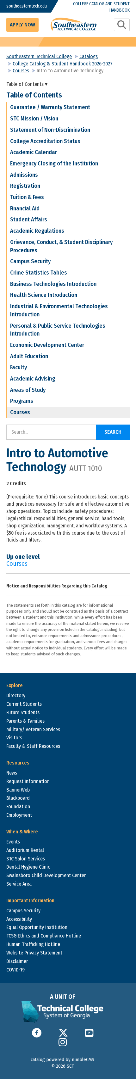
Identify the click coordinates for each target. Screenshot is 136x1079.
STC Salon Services (25, 859)
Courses (21, 71)
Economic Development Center (47, 345)
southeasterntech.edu (23, 6)
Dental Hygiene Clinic (28, 867)
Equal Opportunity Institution (36, 927)
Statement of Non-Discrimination (50, 129)
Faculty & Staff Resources (33, 746)
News (11, 773)
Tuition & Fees (27, 197)
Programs (21, 401)
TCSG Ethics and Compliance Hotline (43, 936)
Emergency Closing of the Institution (54, 163)
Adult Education (29, 356)
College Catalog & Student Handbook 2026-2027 (63, 64)
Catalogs (88, 56)
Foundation (18, 806)
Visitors (14, 738)
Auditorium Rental (25, 850)
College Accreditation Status (45, 141)
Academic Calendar (33, 152)
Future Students (23, 712)
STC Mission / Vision (34, 118)
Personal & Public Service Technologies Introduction (57, 329)
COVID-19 (15, 970)
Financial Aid (25, 208)
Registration (25, 185)
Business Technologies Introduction (53, 284)
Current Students (24, 704)
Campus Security (30, 261)
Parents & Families (25, 721)
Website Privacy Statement (34, 953)
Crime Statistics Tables (38, 272)
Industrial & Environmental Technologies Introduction (59, 310)
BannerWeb (18, 790)
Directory (15, 695)
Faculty (18, 367)
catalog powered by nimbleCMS (62, 1059)
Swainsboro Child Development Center (46, 875)
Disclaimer (17, 961)
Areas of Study (28, 390)
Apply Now (22, 24)
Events (13, 842)
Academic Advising (32, 378)
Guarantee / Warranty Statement (50, 107)
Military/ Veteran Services (33, 729)
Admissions (24, 174)
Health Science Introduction (43, 295)
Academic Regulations (37, 230)
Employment (19, 815)
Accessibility (19, 919)
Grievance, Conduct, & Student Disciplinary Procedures (61, 246)
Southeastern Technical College (39, 56)
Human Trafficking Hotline (33, 944)
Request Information (28, 781)
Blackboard (18, 798)
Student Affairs (28, 219)
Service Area (19, 884)
